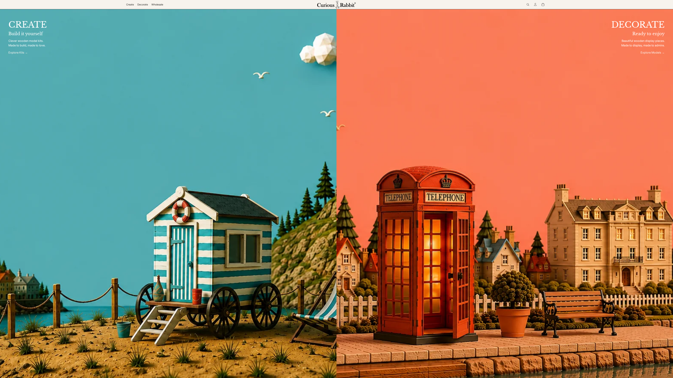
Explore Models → (653, 52)
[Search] (528, 4)
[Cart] (543, 4)
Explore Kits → (18, 52)
